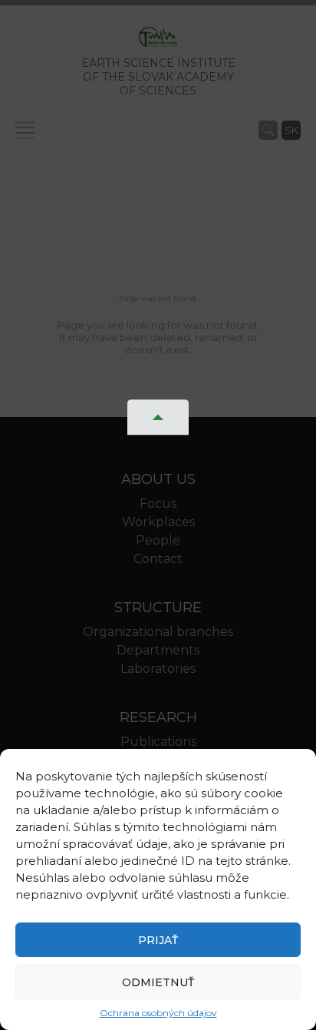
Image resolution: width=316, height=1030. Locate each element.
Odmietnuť (158, 982)
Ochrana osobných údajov (158, 1012)
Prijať (158, 940)
